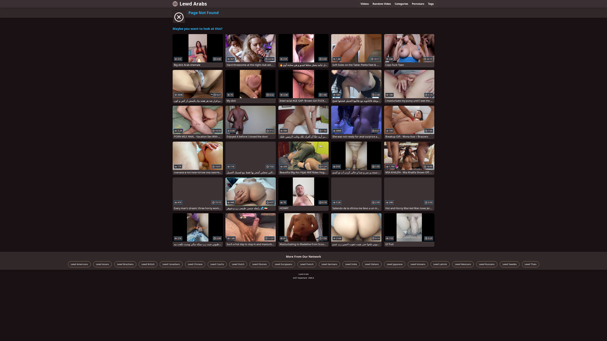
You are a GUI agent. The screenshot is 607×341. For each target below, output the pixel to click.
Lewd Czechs (217, 264)
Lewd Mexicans (463, 264)
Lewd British (148, 264)
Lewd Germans (329, 264)
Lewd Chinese (195, 264)
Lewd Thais (530, 264)
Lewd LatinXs (440, 264)
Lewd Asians (102, 264)
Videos (365, 4)
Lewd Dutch (238, 264)
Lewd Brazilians (125, 264)
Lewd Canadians (171, 264)
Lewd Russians (487, 264)
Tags (431, 4)
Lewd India (351, 264)
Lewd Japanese (395, 264)
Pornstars (418, 4)
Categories (401, 4)
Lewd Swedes (510, 264)
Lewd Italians (372, 264)
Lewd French (307, 264)
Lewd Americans (79, 264)
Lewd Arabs (193, 3)
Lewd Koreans (418, 264)
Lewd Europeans (283, 264)
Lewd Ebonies (259, 264)
